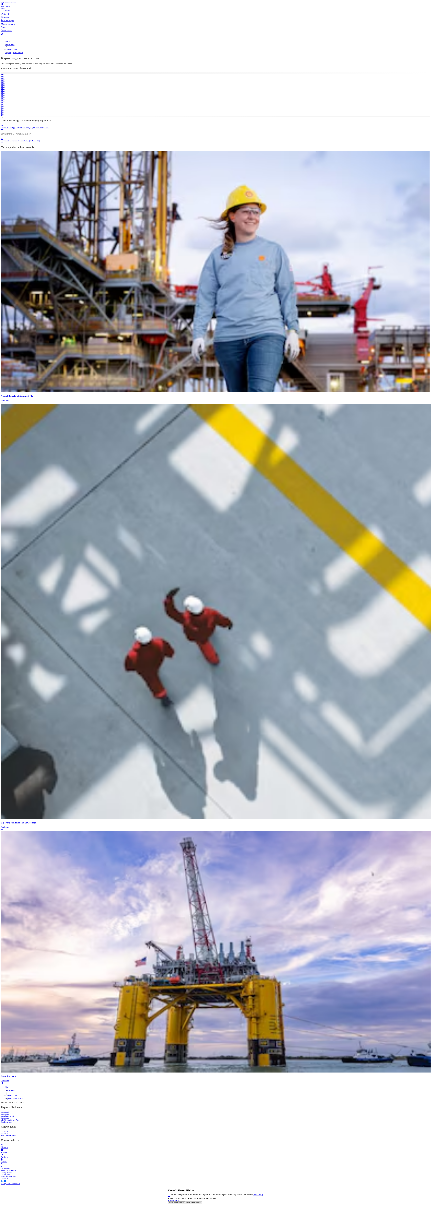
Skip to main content (8, 2)
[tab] (215, 75)
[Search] (215, 34)
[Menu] (215, 37)
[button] (215, 11)
